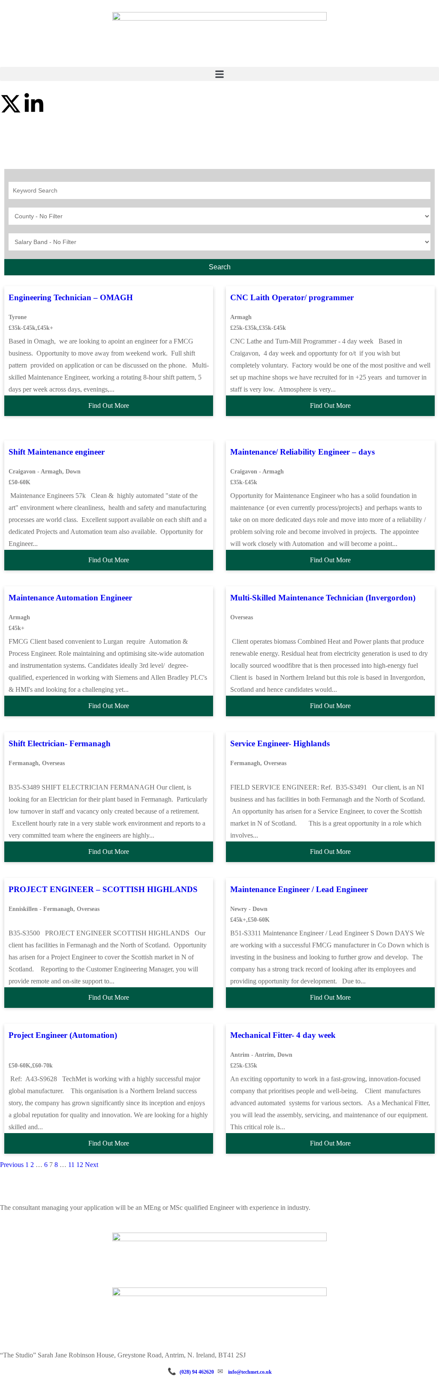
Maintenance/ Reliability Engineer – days (302, 451)
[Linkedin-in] (34, 104)
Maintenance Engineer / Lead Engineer (299, 889)
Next (91, 1164)
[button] (219, 74)
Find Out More (108, 405)
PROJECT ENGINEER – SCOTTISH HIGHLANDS (103, 889)
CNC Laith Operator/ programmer (292, 297)
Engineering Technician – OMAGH (71, 297)
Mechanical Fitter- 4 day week (283, 1035)
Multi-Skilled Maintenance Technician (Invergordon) (322, 597)
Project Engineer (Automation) (63, 1035)
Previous (12, 1164)
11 (71, 1164)
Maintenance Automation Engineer (70, 597)
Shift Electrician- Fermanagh (60, 743)
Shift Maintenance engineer (57, 451)
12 (79, 1164)
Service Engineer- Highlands (280, 743)
